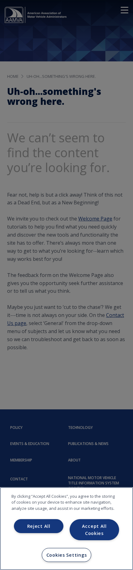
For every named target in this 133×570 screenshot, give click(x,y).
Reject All (38, 526)
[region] (66, 528)
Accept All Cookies (94, 529)
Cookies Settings (66, 555)
